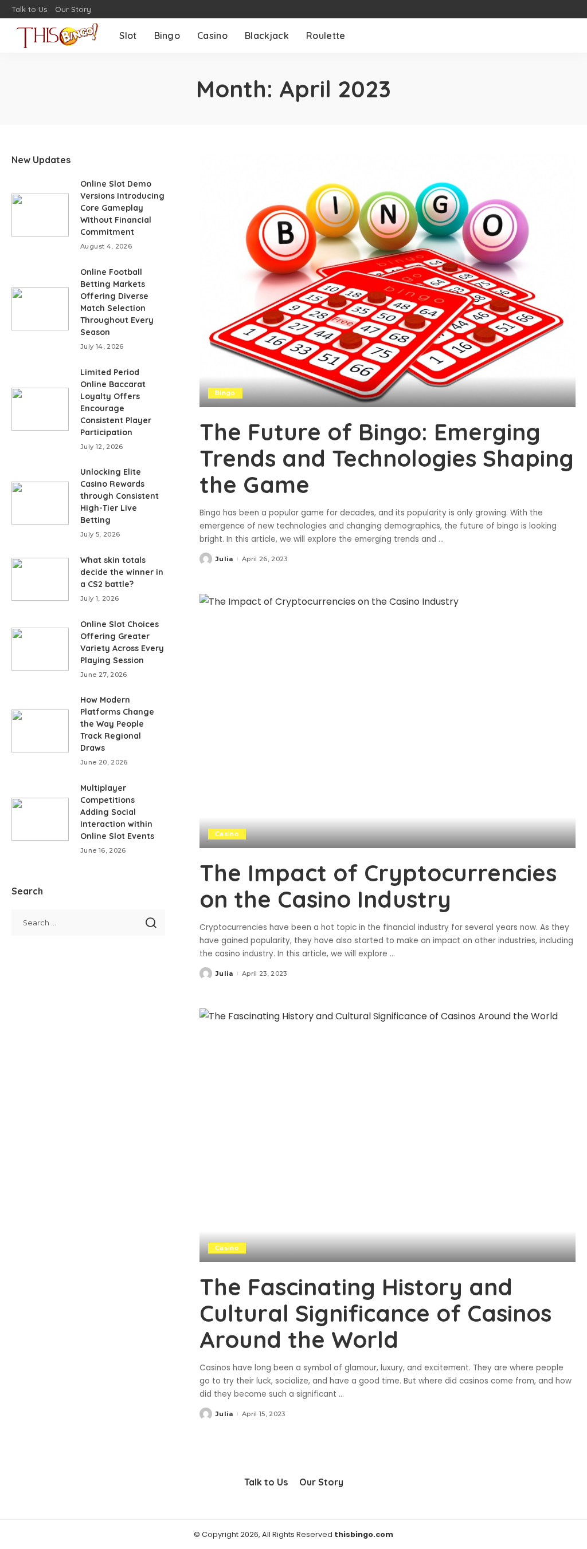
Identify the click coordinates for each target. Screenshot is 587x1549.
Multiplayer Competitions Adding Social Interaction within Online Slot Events (117, 812)
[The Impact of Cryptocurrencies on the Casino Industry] (387, 721)
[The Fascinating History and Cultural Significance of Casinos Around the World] (387, 1135)
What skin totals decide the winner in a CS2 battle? (121, 572)
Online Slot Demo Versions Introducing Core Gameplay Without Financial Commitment (122, 208)
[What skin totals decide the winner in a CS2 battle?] (40, 579)
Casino (227, 834)
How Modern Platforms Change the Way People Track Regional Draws (117, 724)
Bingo (225, 393)
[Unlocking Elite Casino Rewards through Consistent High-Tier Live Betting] (40, 503)
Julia (224, 559)
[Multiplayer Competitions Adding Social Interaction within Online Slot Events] (40, 819)
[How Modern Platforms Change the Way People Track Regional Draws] (40, 731)
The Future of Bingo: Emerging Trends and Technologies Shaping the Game (386, 458)
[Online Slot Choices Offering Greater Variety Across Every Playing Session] (40, 649)
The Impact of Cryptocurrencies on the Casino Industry (378, 885)
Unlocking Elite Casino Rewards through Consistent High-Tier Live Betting (119, 496)
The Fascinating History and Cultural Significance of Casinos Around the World (375, 1313)
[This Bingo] (56, 35)
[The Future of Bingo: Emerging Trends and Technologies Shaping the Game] (387, 280)
